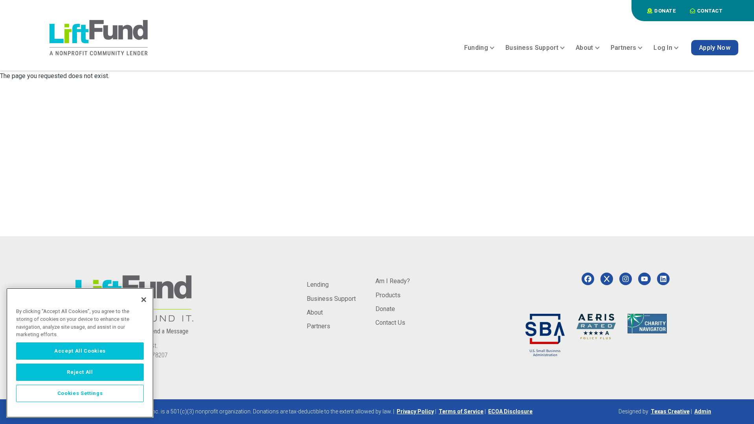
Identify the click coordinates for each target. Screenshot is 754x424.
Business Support (331, 298)
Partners (318, 326)
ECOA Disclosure (510, 411)
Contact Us (390, 322)
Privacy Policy (415, 411)
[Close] (143, 299)
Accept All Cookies (80, 351)
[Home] (98, 37)
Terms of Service (461, 411)
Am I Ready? (392, 281)
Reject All (80, 372)
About (315, 312)
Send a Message (168, 331)
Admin (702, 411)
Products (388, 295)
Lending (318, 284)
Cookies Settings (80, 393)
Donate (385, 309)
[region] (80, 353)
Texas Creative (670, 411)
